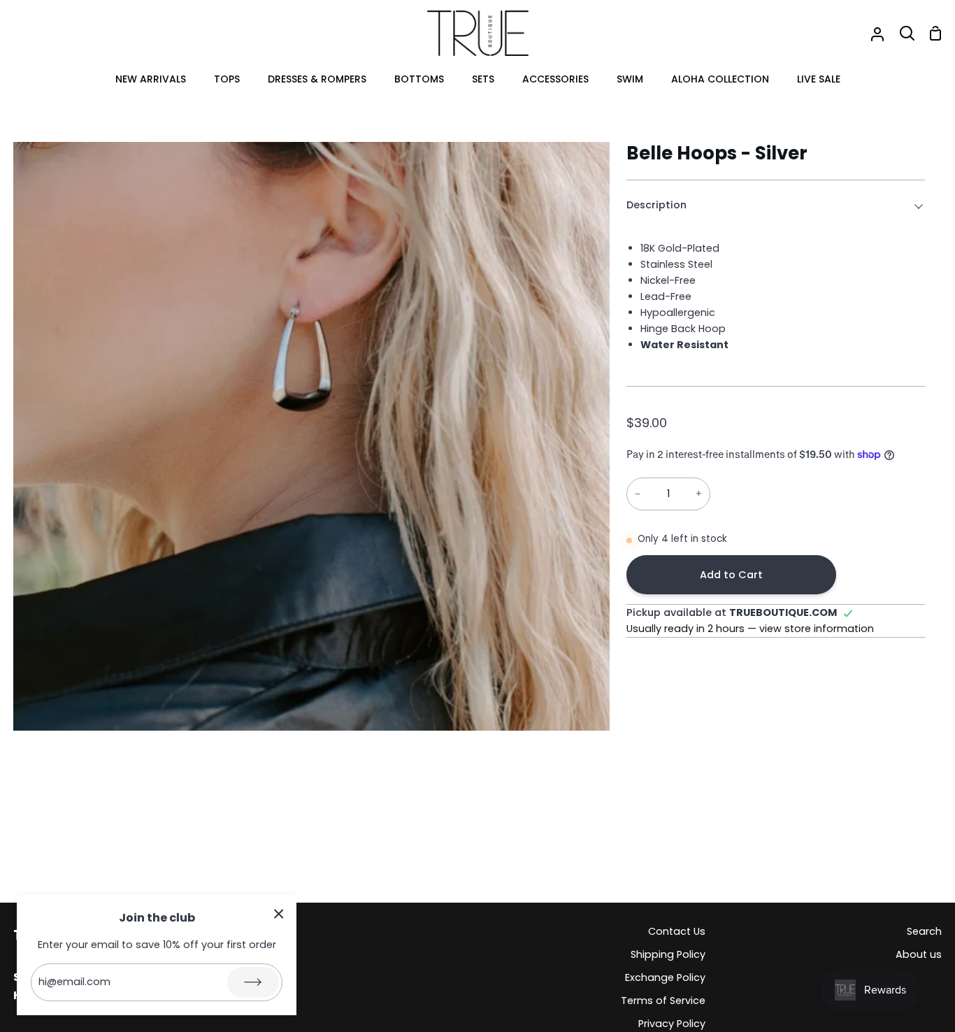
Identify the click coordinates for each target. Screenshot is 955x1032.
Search (924, 931)
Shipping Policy (668, 954)
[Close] (278, 913)
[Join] (253, 982)
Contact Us (676, 931)
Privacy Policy (671, 1024)
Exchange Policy (665, 977)
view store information (816, 629)
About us (919, 954)
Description (656, 205)
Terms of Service (663, 1001)
